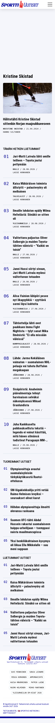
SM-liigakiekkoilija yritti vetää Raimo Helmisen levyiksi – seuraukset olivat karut (29, 494)
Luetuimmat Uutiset (17, 557)
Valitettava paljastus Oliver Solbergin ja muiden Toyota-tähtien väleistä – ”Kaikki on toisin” (31, 244)
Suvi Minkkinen (18, 672)
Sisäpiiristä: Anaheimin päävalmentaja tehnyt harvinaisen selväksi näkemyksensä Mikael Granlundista (27, 397)
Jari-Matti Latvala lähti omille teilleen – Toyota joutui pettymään (31, 160)
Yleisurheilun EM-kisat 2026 (27, 693)
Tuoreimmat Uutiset (17, 461)
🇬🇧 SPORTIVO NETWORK (28, 711)
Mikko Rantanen (36, 688)
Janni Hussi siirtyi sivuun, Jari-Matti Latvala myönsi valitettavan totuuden (29, 273)
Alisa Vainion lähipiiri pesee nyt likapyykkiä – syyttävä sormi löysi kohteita (30, 300)
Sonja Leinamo (36, 672)
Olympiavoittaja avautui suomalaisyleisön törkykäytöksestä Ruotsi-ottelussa (26, 475)
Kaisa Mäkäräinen (19, 682)
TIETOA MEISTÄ (9, 711)
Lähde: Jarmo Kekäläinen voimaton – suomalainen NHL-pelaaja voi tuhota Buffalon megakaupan (32, 364)
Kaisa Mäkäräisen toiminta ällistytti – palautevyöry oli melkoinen (30, 187)
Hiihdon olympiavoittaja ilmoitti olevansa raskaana (30, 509)
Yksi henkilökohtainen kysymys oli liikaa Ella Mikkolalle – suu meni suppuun (30, 545)
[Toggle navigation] (50, 4)
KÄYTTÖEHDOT (9, 713)
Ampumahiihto (36, 677)
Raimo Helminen (17, 688)
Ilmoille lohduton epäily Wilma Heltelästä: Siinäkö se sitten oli (31, 214)
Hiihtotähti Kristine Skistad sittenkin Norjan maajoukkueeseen (26, 121)
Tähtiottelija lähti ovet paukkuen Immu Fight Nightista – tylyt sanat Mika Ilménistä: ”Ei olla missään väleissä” (30, 331)
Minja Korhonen (18, 677)
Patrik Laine (37, 682)
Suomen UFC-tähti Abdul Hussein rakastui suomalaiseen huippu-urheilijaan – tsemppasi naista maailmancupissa (30, 526)
